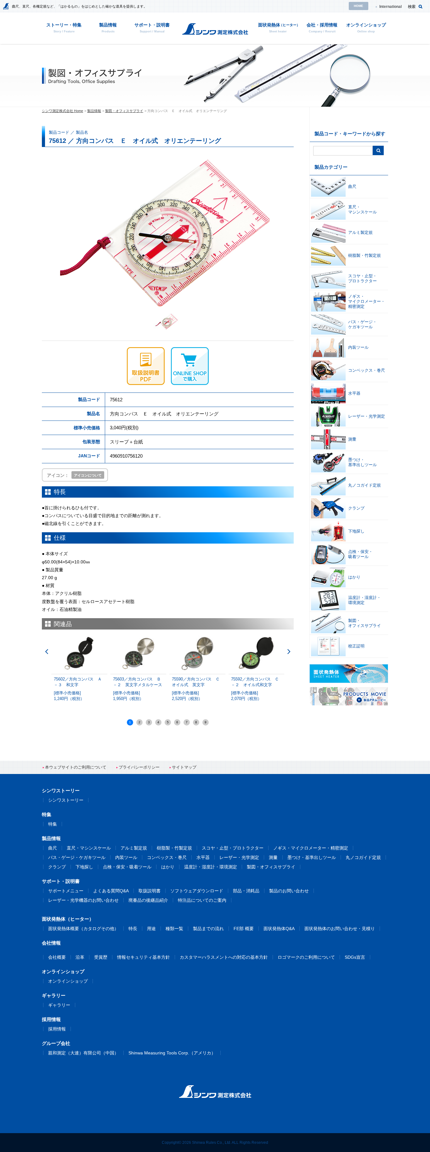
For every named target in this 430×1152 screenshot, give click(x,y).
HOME (358, 6)
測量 (273, 857)
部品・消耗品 (246, 890)
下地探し (84, 866)
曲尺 (52, 847)
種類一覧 (174, 928)
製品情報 (94, 111)
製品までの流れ (208, 928)
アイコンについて (88, 475)
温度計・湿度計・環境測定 (210, 866)
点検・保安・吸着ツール (127, 866)
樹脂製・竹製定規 (174, 847)
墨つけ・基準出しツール (311, 857)
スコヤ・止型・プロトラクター (232, 847)
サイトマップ (184, 767)
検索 (412, 6)
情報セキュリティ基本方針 (143, 957)
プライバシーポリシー (139, 767)
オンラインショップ (68, 981)
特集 (52, 824)
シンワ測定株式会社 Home (62, 111)
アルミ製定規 (134, 847)
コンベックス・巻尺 (167, 857)
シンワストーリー (65, 800)
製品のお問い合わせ (289, 890)
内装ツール (126, 857)
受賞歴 (100, 957)
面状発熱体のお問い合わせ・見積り (339, 928)
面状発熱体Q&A (279, 928)
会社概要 (57, 957)
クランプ (57, 866)
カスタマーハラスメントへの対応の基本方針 (224, 957)
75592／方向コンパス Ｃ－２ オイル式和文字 (255, 689)
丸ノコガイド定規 (363, 857)
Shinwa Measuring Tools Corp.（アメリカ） (172, 1052)
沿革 (80, 957)
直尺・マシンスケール (89, 847)
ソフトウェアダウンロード (196, 890)
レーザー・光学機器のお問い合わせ (83, 900)
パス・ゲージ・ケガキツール (76, 857)
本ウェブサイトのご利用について (75, 767)
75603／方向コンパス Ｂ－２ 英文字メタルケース (137, 689)
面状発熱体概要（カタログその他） (83, 928)
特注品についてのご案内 (202, 900)
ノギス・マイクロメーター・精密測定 (310, 847)
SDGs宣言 (355, 957)
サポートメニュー (65, 890)
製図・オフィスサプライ (124, 111)
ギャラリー (59, 1005)
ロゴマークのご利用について (306, 957)
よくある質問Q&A (111, 890)
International (390, 6)
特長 (132, 928)
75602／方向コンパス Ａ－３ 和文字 (78, 689)
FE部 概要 (244, 928)
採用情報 (57, 1028)
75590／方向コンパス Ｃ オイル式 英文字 (198, 689)
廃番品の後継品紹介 (148, 900)
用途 (151, 928)
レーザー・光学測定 (239, 857)
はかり (167, 866)
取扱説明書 (150, 890)
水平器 (203, 857)
